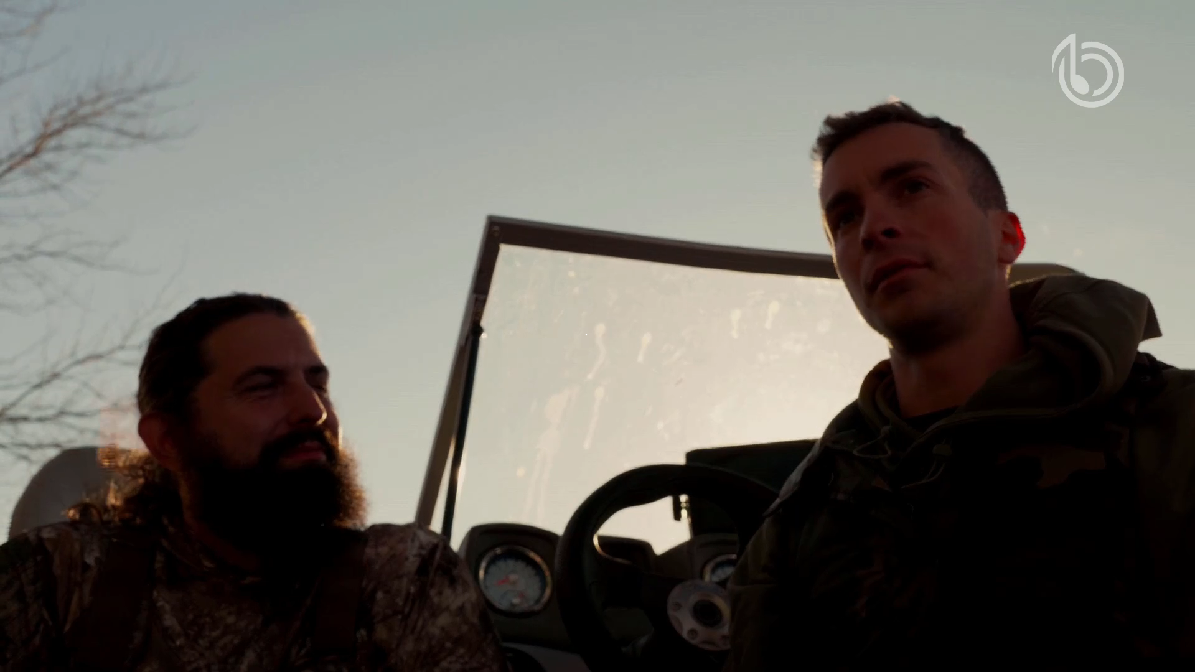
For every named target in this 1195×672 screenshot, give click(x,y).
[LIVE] (597, 336)
